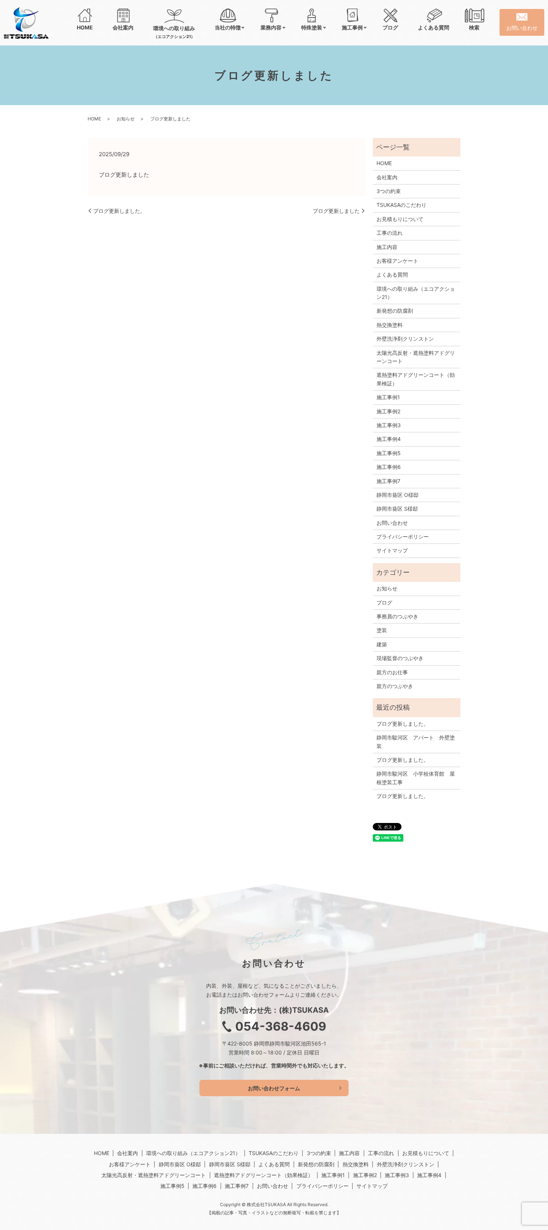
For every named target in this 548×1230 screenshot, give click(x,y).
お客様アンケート (397, 261)
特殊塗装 (311, 27)
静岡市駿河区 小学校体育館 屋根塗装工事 (416, 777)
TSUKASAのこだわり (401, 205)
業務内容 (271, 27)
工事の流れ (390, 233)
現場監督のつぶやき (400, 658)
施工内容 (387, 247)
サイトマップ (392, 550)
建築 (382, 644)
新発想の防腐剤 (395, 311)
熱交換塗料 (390, 325)
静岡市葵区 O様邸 (398, 495)
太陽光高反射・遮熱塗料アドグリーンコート (416, 357)
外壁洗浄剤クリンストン (405, 338)
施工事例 (352, 27)
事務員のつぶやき (397, 616)
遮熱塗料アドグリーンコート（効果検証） (416, 379)
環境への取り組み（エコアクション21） (416, 293)
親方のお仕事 (392, 672)
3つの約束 (389, 191)
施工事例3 (389, 425)
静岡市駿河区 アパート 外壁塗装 (416, 741)
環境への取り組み (174, 32)
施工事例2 (388, 411)
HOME (85, 27)
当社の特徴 (228, 27)
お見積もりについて (400, 219)
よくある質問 (433, 27)
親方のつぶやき (395, 686)
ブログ (390, 27)
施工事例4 (389, 439)
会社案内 (123, 27)
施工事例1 (388, 397)
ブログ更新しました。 (119, 211)
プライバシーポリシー (403, 536)
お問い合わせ (392, 523)
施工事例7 (388, 481)
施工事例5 (389, 453)
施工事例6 (389, 467)
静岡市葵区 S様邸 (397, 508)
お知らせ (126, 119)
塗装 (382, 630)
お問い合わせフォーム (274, 1088)
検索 (474, 27)
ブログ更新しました (336, 211)
